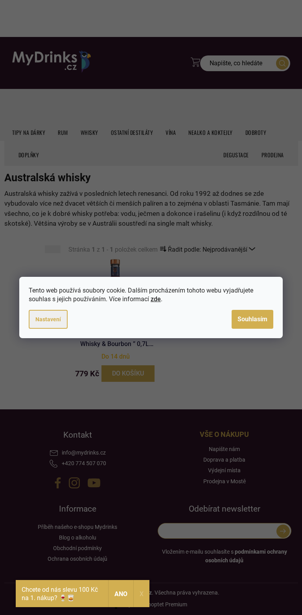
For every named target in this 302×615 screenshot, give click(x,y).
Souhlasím (252, 319)
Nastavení (48, 319)
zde (156, 299)
